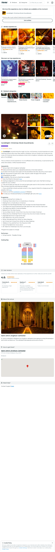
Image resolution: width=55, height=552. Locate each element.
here (20, 179)
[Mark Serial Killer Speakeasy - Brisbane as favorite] (50, 62)
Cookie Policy (5, 549)
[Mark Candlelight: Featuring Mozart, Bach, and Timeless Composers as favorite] (50, 30)
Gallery (49, 136)
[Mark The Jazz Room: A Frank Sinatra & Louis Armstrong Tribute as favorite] (16, 62)
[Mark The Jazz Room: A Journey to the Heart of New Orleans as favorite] (33, 62)
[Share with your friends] (49, 143)
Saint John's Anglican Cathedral (13, 351)
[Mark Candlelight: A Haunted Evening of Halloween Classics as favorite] (33, 30)
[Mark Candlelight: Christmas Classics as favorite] (16, 30)
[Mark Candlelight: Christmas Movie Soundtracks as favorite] (52, 143)
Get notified (27, 20)
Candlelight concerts (19, 192)
